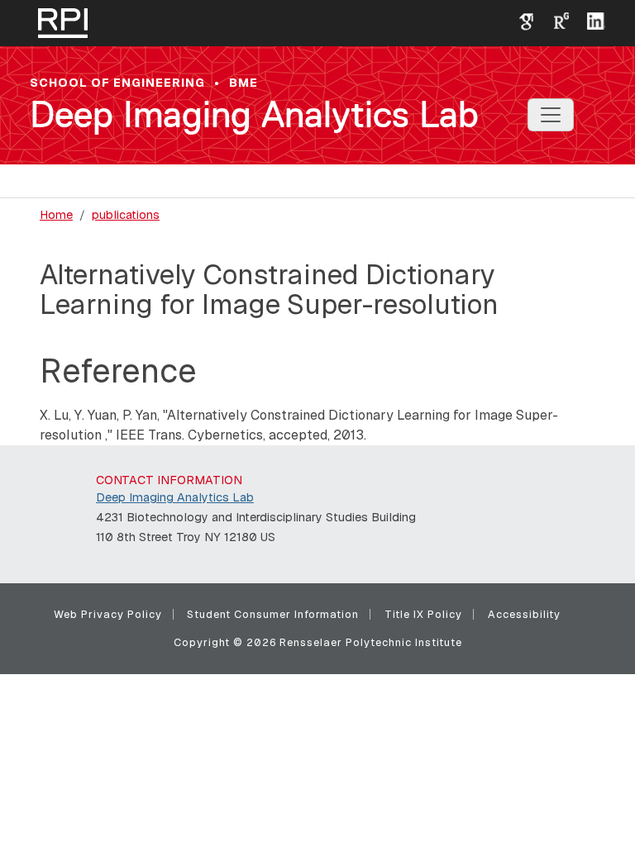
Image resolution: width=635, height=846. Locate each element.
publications (126, 214)
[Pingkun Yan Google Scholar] (520, 20)
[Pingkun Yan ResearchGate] (555, 20)
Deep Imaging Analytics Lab (254, 114)
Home (56, 214)
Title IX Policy (423, 614)
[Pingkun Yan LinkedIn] (589, 20)
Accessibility (524, 614)
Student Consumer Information (273, 614)
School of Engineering (117, 82)
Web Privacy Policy (108, 614)
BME (243, 82)
